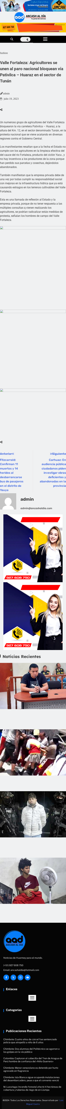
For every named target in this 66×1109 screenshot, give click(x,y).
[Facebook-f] (6, 977)
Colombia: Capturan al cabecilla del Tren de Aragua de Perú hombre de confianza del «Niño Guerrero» (31, 846)
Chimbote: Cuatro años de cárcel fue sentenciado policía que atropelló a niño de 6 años (33, 717)
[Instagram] (20, 977)
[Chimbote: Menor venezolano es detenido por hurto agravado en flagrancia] (33, 881)
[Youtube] (27, 977)
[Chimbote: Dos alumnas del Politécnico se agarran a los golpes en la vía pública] (33, 752)
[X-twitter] (13, 977)
